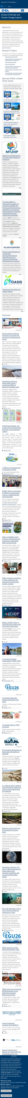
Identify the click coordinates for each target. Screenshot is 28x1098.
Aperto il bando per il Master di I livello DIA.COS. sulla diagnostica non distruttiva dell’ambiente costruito (11, 1054)
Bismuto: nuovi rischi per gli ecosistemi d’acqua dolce (11, 830)
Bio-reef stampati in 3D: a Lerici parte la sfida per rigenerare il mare (11, 910)
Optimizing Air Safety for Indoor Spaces (12, 290)
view (20, 188)
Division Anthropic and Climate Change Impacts (11, 16)
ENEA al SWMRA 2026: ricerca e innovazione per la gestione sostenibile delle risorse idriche (11, 540)
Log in (9, 6)
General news (7, 474)
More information (6, 48)
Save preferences (6, 1090)
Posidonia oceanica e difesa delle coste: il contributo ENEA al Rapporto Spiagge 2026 (10, 384)
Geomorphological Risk (10, 62)
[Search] (22, 10)
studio (7, 434)
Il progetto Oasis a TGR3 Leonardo (11, 726)
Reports (6, 520)
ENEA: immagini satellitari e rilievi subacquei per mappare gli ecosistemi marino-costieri (11, 581)
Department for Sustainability (8, 2)
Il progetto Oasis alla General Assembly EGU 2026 (10, 700)
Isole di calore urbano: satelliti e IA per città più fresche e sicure (12, 100)
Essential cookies (6, 1081)
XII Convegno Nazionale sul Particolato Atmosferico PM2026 (11, 752)
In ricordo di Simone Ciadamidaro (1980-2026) (11, 660)
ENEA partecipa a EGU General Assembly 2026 (10, 948)
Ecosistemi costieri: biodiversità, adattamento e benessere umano (12, 112)
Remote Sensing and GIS (11, 57)
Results (5, 408)
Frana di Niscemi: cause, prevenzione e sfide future (10, 136)
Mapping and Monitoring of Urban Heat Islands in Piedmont (11, 157)
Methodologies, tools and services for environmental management (13, 73)
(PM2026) (16, 758)
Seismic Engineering (10, 64)
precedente (8, 221)
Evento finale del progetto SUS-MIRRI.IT (10, 1024)
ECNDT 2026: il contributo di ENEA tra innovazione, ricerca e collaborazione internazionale (11, 494)
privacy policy (4, 1078)
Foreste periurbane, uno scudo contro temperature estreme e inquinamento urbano (11, 428)
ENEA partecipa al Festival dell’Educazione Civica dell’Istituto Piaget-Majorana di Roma (11, 992)
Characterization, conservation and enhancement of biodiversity (13, 59)
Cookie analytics (6, 1084)
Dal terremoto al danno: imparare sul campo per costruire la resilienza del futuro (11, 336)
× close (14, 1056)
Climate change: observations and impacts (13, 70)
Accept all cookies (6, 1095)
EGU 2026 (15, 952)
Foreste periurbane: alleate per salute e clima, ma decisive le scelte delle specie (11, 124)
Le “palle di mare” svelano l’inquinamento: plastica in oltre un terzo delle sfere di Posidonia (11, 788)
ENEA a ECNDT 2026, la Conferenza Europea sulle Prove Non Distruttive (11, 624)
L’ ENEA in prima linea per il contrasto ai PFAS (11, 468)
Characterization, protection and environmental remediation (13, 67)
